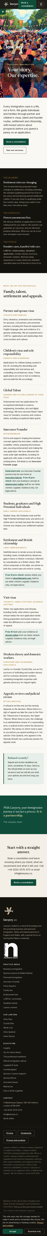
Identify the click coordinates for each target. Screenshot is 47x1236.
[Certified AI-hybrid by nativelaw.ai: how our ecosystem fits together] (10, 951)
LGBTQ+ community (12, 999)
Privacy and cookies (15, 1140)
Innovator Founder (11, 982)
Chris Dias (7, 1019)
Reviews (3, 11)
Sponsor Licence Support (14, 1074)
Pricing (9, 1133)
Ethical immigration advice (14, 1061)
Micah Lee (8, 1028)
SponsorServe (9, 1078)
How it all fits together (13, 1091)
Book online (8, 1118)
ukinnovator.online (14, 484)
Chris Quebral (9, 1032)
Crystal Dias (8, 1023)
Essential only (34, 1231)
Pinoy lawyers (9, 986)
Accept (13, 1231)
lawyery (14, 4)
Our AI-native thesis (12, 1052)
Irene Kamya (9, 1036)
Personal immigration (12, 977)
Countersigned (9, 1069)
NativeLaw (8, 1086)
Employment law (10, 994)
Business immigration (12, 969)
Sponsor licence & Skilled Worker (18, 973)
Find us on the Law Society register (28, 1207)
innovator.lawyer (13, 477)
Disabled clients (10, 1003)
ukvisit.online (11, 635)
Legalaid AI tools (10, 1065)
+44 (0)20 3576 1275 (12, 1110)
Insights (6, 1048)
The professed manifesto (14, 1056)
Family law (8, 990)
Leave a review (10, 1007)
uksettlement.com (22, 578)
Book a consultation (16, 142)
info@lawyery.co (10, 1114)
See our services (14, 150)
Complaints (26, 1133)
